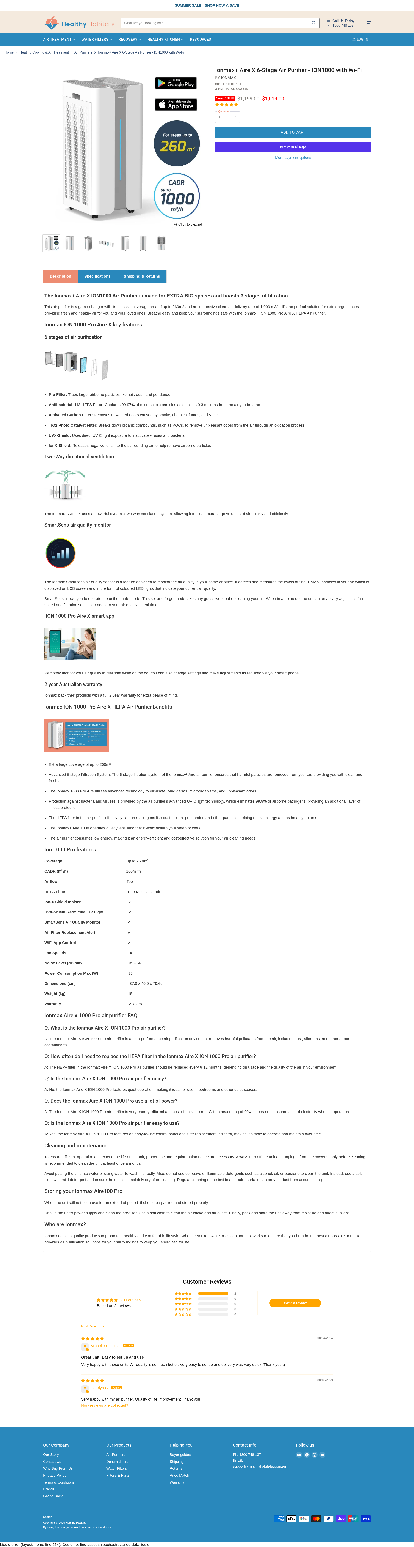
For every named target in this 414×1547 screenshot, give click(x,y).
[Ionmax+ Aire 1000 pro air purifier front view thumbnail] (142, 243)
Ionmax (228, 77)
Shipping (176, 1462)
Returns (176, 1468)
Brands (49, 1489)
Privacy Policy (54, 1475)
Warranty (177, 1482)
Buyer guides (180, 1455)
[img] (92, 1339)
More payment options (293, 158)
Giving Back (53, 1496)
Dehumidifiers (117, 1462)
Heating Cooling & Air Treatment (44, 52)
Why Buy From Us (58, 1468)
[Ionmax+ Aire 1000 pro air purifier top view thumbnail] (161, 243)
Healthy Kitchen (164, 39)
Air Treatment (57, 39)
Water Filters (95, 39)
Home (9, 52)
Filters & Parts (118, 1475)
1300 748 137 (250, 1455)
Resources (201, 39)
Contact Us (52, 1462)
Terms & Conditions (59, 1482)
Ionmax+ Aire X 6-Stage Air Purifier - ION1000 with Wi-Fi (141, 52)
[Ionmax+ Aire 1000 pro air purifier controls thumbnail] (87, 243)
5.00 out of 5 (130, 1300)
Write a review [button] (295, 1303)
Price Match (179, 1475)
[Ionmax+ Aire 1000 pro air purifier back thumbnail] (69, 243)
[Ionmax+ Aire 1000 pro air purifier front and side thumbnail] (124, 243)
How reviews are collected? (104, 1405)
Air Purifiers (83, 52)
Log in (362, 39)
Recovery (128, 39)
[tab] (60, 276)
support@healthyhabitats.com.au (259, 1466)
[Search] (314, 23)
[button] (226, 105)
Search (47, 1517)
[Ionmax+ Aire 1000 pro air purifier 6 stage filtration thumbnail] (106, 243)
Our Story (51, 1455)
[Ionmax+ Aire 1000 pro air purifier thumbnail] (51, 243)
